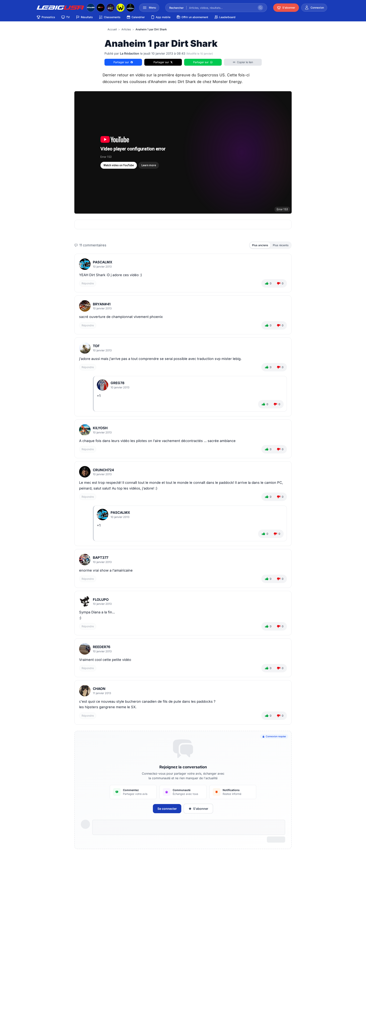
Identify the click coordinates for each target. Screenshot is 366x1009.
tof (96, 346)
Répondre (88, 283)
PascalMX (102, 262)
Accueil (112, 29)
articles (126, 29)
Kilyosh (100, 428)
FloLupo (101, 600)
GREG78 (117, 383)
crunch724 (103, 470)
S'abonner (200, 809)
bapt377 (100, 558)
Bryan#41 (102, 304)
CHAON (99, 689)
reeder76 (101, 647)
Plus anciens (260, 245)
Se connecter (167, 809)
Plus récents (281, 245)
